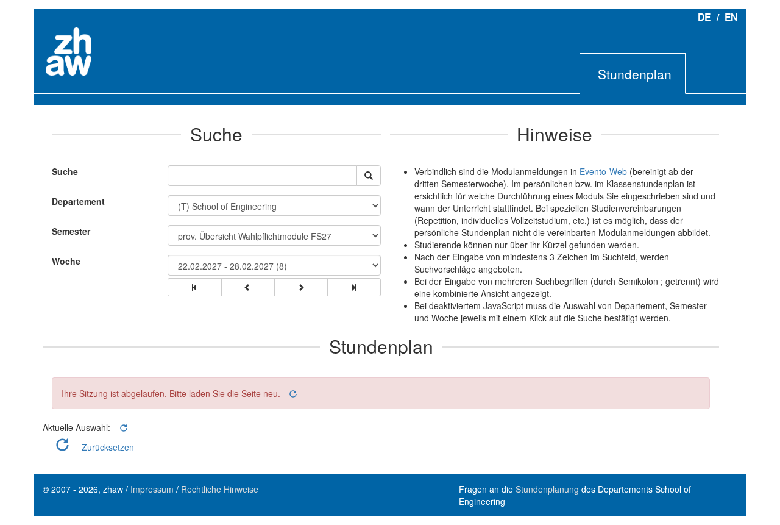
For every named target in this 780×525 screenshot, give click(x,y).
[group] (194, 287)
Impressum (152, 489)
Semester (71, 231)
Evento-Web (603, 171)
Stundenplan (635, 74)
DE (704, 17)
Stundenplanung (547, 489)
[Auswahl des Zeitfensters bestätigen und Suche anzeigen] (368, 175)
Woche (66, 261)
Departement (78, 201)
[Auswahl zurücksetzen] (292, 393)
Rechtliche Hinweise (219, 489)
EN (731, 17)
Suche (62, 171)
